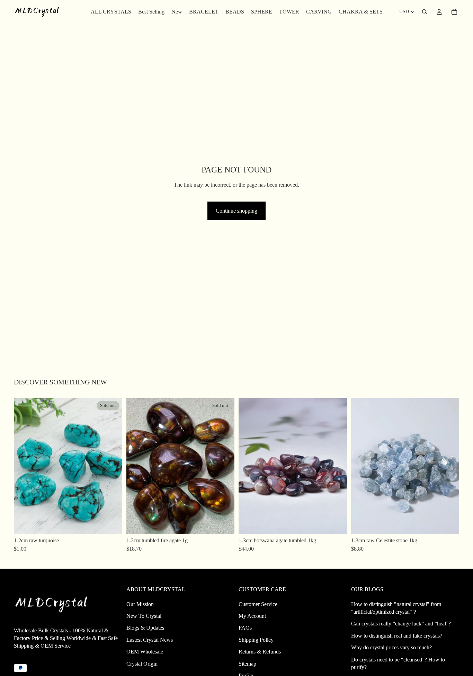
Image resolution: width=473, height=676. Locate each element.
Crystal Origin (142, 664)
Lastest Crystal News (149, 640)
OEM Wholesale (144, 652)
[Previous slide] (24, 466)
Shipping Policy (256, 640)
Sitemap (247, 664)
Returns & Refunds (260, 652)
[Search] (424, 11)
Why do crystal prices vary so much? (391, 647)
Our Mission (140, 604)
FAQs (245, 628)
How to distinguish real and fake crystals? (396, 636)
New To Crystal (143, 616)
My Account (252, 616)
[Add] (336, 523)
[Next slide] (111, 466)
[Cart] (454, 11)
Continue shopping (236, 211)
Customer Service (258, 604)
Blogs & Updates (145, 628)
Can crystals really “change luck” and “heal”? (401, 623)
